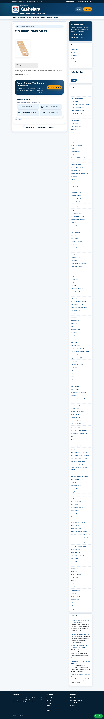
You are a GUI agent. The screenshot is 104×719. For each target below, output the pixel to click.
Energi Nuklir (74, 244)
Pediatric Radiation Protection (78, 392)
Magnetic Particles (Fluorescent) (79, 358)
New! (37, 34)
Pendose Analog (75, 408)
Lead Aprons (74, 323)
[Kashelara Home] (15, 9)
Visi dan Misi (73, 593)
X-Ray (72, 602)
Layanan (29, 17)
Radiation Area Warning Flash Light (79, 452)
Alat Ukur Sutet (74, 123)
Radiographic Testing (76, 485)
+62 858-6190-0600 (82, 1)
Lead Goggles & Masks (76, 339)
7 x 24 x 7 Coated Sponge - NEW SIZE (27, 113)
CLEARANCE (74, 180)
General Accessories (76, 273)
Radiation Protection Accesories (79, 458)
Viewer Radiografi (75, 590)
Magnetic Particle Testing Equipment (80, 351)
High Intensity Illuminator (77, 288)
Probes (72, 436)
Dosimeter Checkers (76, 229)
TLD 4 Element (74, 571)
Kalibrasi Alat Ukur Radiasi (77, 304)
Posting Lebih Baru (30, 127)
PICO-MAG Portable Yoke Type (79, 430)
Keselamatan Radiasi (76, 310)
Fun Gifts (73, 270)
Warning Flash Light (76, 596)
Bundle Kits (73, 161)
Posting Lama (42, 127)
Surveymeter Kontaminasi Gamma (79, 546)
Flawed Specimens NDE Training (79, 263)
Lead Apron (73, 317)
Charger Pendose (75, 170)
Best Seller (73, 154)
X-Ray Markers (74, 605)
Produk (72, 439)
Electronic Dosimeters (76, 241)
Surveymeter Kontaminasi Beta (79, 543)
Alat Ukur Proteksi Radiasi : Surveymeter (81, 674)
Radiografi (73, 482)
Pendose (73, 402)
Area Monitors (74, 139)
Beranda (51, 127)
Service (72, 498)
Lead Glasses (74, 332)
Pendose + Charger (76, 405)
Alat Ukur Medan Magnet (77, 117)
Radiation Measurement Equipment (80, 455)
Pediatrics (73, 395)
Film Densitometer (75, 257)
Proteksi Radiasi (75, 449)
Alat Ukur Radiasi (75, 120)
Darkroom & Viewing (76, 195)
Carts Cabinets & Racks (77, 167)
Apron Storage (74, 136)
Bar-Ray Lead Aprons (76, 145)
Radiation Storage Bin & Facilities (79, 476)
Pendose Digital (75, 414)
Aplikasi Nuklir (74, 129)
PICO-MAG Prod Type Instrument (79, 433)
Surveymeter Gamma (76, 528)
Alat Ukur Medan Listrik (76, 114)
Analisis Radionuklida (76, 126)
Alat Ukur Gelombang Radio (78, 110)
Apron (72, 132)
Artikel (72, 142)
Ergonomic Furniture (76, 248)
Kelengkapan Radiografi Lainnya (79, 307)
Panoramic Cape (75, 386)
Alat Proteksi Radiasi (76, 95)
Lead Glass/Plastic (75, 329)
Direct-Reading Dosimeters (78, 219)
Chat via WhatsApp (76, 34)
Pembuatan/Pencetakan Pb (78, 398)
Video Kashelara (75, 587)
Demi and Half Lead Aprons (77, 198)
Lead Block (73, 326)
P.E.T (72, 383)
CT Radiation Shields (76, 192)
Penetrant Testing (75, 417)
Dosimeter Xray (75, 238)
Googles (73, 282)
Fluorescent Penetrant (76, 266)
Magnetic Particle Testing (77, 348)
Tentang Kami (21, 17)
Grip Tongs (73, 285)
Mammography (74, 361)
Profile (72, 442)
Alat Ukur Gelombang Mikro (77, 107)
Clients (43, 17)
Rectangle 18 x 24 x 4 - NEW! (26, 106)
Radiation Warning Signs (77, 479)
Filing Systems (74, 254)
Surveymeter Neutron (76, 549)
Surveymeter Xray (75, 552)
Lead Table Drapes (75, 345)
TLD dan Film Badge (76, 574)
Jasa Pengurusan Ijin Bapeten (78, 301)
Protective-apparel (76, 446)
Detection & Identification (77, 216)
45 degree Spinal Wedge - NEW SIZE (50, 106)
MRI (72, 370)
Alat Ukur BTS (74, 101)
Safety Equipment (75, 495)
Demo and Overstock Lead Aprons (79, 202)
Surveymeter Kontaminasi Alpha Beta (80, 534)
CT (71, 189)
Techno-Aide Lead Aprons (77, 555)
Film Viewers (74, 260)
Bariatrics (73, 148)
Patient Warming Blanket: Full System (49, 113)
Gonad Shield (74, 279)
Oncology (73, 376)
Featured (73, 251)
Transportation (74, 577)
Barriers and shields (75, 151)
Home (14, 17)
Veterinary (73, 584)
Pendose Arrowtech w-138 (77, 411)
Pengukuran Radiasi (76, 421)
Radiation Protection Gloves (78, 465)
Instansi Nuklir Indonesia (77, 295)
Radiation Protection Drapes (78, 461)
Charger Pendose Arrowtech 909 (79, 173)
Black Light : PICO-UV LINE (78, 158)
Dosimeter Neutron (76, 235)
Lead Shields (74, 342)
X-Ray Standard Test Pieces (78, 609)
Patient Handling (75, 389)
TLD (72, 565)
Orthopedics (74, 380)
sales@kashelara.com (71, 1)
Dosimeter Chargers (76, 226)
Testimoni (49, 17)
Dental (72, 210)
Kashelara (30, 9)
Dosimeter (73, 222)
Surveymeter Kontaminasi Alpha (79, 531)
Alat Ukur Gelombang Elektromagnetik (80, 104)
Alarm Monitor (74, 92)
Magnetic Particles (75, 354)
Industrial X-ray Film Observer (78, 292)
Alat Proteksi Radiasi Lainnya (78, 98)
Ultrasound (73, 580)
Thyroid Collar (74, 558)
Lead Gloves (74, 336)
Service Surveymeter (76, 501)
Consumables (74, 186)
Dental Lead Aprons (76, 213)
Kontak (79, 9)
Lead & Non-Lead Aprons (77, 314)
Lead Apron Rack (75, 320)
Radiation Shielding (75, 473)
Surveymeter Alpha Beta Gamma (79, 522)
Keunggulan (36, 17)
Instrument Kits (74, 298)
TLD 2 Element (74, 568)
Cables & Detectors (76, 164)
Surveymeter (74, 519)
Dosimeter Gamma (75, 232)
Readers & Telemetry (76, 488)
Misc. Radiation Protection (77, 364)
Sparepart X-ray (75, 510)
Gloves (72, 276)
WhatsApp (89, 1)
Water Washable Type (76, 599)
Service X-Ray (74, 504)
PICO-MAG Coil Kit (75, 427)
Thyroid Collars (74, 561)
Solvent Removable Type (77, 507)
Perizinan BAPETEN (76, 424)
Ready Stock (74, 492)
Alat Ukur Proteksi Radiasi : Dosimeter (80, 634)
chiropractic (74, 176)
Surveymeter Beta (75, 525)
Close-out (73, 183)
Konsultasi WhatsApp (54, 87)
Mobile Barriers (74, 367)
